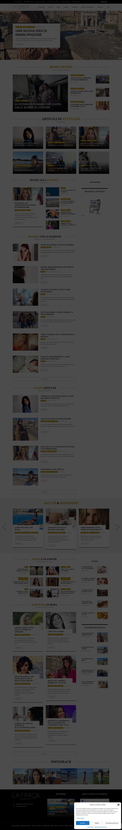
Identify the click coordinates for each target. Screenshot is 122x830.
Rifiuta (97, 823)
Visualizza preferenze (112, 823)
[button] (118, 805)
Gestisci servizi (80, 818)
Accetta (82, 823)
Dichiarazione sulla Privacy (100, 827)
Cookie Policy (90, 827)
